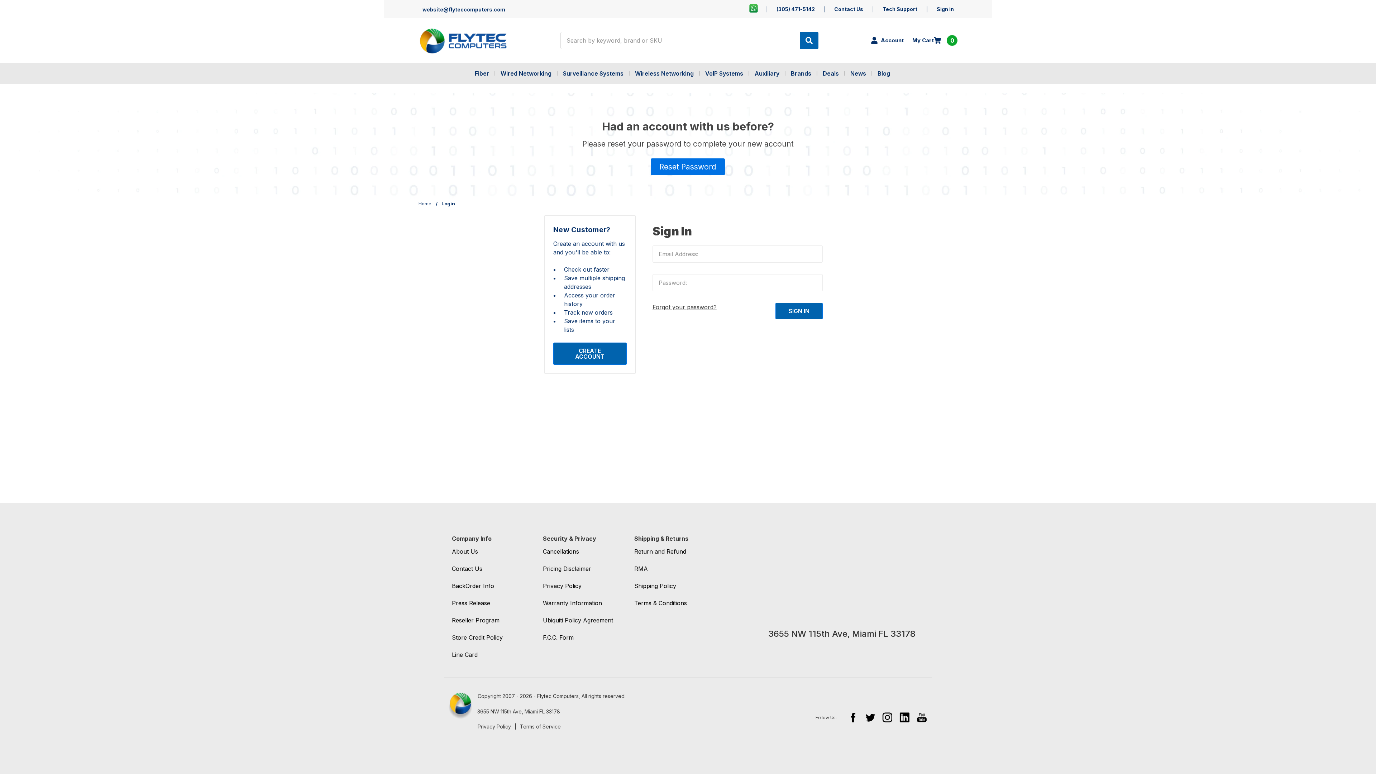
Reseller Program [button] (476, 620)
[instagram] (887, 717)
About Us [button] (465, 551)
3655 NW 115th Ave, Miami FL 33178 (518, 711)
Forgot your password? (685, 307)
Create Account (590, 353)
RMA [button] (641, 568)
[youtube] (921, 717)
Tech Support (900, 9)
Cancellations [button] (561, 551)
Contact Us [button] (467, 568)
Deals (831, 73)
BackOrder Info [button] (473, 585)
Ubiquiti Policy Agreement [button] (578, 620)
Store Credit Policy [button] (477, 637)
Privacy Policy (494, 726)
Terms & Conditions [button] (660, 603)
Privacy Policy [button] (562, 585)
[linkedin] (904, 717)
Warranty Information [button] (572, 603)
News (858, 73)
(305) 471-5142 (796, 9)
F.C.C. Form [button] (558, 637)
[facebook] (853, 717)
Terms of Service (540, 726)
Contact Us (848, 9)
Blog (884, 73)
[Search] (809, 40)
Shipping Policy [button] (655, 585)
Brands (801, 73)
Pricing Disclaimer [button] (567, 568)
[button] (688, 167)
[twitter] (870, 717)
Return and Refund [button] (660, 551)
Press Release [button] (471, 603)
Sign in (945, 9)
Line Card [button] (465, 654)
